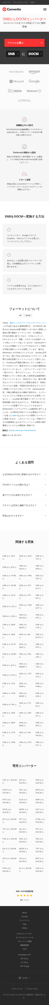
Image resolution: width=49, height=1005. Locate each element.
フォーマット (24, 920)
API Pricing (24, 966)
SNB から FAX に (10, 704)
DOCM (28, 315)
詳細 (31, 2)
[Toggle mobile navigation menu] (44, 9)
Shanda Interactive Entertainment (22, 430)
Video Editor (7, 2)
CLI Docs (24, 962)
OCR (24, 949)
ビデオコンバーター (24, 933)
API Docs (24, 958)
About (24, 912)
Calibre (15, 415)
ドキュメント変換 (24, 941)
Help (24, 924)
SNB (20, 315)
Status (24, 928)
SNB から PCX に (10, 675)
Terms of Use (17, 988)
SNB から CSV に (10, 606)
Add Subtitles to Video (20, 2)
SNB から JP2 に (9, 665)
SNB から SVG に (10, 616)
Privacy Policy (32, 988)
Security (24, 916)
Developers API (24, 954)
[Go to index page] (12, 9)
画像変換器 (24, 945)
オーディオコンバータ (24, 937)
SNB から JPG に (10, 567)
